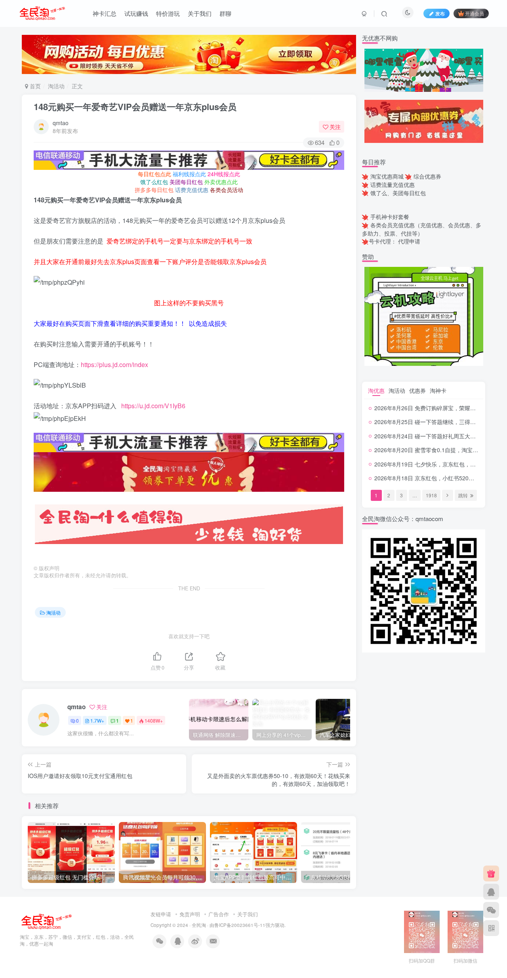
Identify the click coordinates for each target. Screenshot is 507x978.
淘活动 (56, 86)
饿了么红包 (154, 182)
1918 (431, 495)
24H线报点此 (224, 174)
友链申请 (161, 914)
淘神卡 (438, 390)
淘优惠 (376, 390)
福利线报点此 (189, 174)
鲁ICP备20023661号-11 (239, 925)
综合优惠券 (427, 176)
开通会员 (474, 13)
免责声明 (189, 914)
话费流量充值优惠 (392, 184)
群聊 (225, 13)
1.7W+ (97, 720)
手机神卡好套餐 (389, 217)
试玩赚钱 (136, 13)
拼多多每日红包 (154, 190)
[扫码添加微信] (491, 910)
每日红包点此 (154, 174)
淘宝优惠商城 (387, 176)
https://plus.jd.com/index (114, 364)
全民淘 (199, 925)
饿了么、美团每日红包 (398, 193)
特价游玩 (168, 13)
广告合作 (218, 914)
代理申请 (409, 241)
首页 (34, 86)
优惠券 (417, 390)
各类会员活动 (226, 190)
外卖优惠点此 (221, 182)
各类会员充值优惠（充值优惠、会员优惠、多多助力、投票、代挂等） (421, 229)
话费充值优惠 (191, 190)
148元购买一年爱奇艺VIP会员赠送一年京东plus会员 (135, 106)
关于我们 (200, 13)
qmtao (61, 123)
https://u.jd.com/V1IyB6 (153, 405)
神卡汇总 (104, 13)
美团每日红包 (186, 182)
